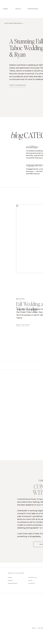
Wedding (20, 299)
